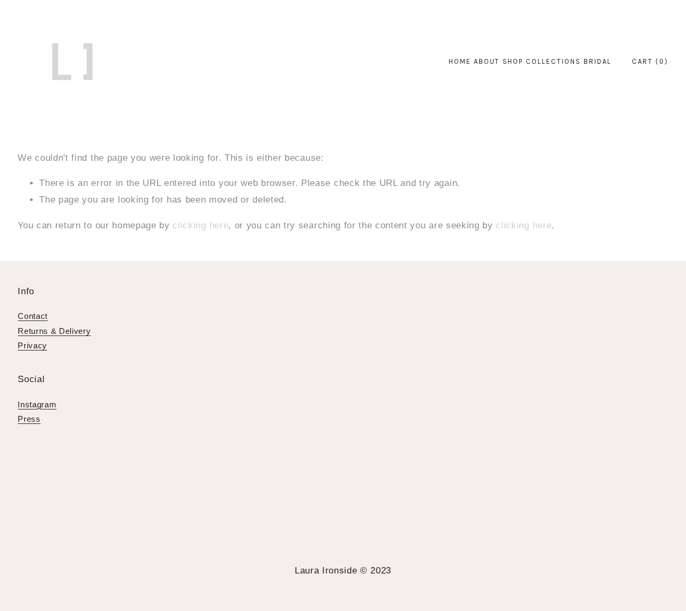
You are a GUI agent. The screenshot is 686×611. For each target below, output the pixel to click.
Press (29, 418)
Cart (650, 61)
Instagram (37, 404)
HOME (460, 61)
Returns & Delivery (54, 331)
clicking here (200, 225)
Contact (33, 316)
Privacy (32, 345)
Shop (513, 61)
